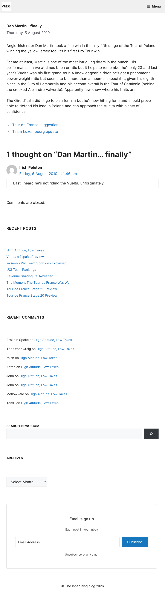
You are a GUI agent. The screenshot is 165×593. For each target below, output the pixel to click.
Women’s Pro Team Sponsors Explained (36, 263)
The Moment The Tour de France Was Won (38, 282)
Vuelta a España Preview (25, 257)
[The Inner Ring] (6, 6)
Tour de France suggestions (36, 125)
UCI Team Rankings (21, 270)
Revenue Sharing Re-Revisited (29, 276)
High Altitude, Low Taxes (25, 250)
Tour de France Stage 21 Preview (31, 289)
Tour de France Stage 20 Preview (31, 295)
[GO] (151, 434)
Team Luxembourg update (35, 131)
